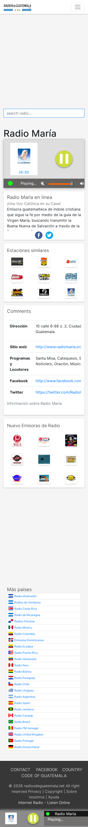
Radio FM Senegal (26, 728)
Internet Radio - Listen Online (44, 802)
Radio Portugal (24, 740)
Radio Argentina (24, 696)
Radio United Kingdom (28, 734)
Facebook (46, 769)
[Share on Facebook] (38, 234)
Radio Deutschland (26, 747)
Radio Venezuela (25, 659)
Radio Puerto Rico (26, 652)
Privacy (34, 791)
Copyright (54, 791)
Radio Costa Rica (25, 608)
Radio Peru (21, 665)
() (21, 172)
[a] (33, 818)
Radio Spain (22, 703)
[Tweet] (49, 234)
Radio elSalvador (25, 596)
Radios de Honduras (27, 602)
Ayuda (53, 797)
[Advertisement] (44, 61)
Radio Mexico (23, 627)
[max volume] (80, 183)
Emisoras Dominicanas (29, 640)
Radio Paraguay (24, 678)
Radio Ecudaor (23, 646)
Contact (20, 769)
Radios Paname (24, 621)
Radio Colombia (24, 634)
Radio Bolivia (22, 671)
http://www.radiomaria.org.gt (61, 346)
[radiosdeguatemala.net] (17, 7)
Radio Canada (23, 715)
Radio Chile (21, 684)
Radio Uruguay (24, 690)
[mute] (41, 183)
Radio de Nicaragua (27, 615)
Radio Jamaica (24, 709)
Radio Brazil (22, 722)
